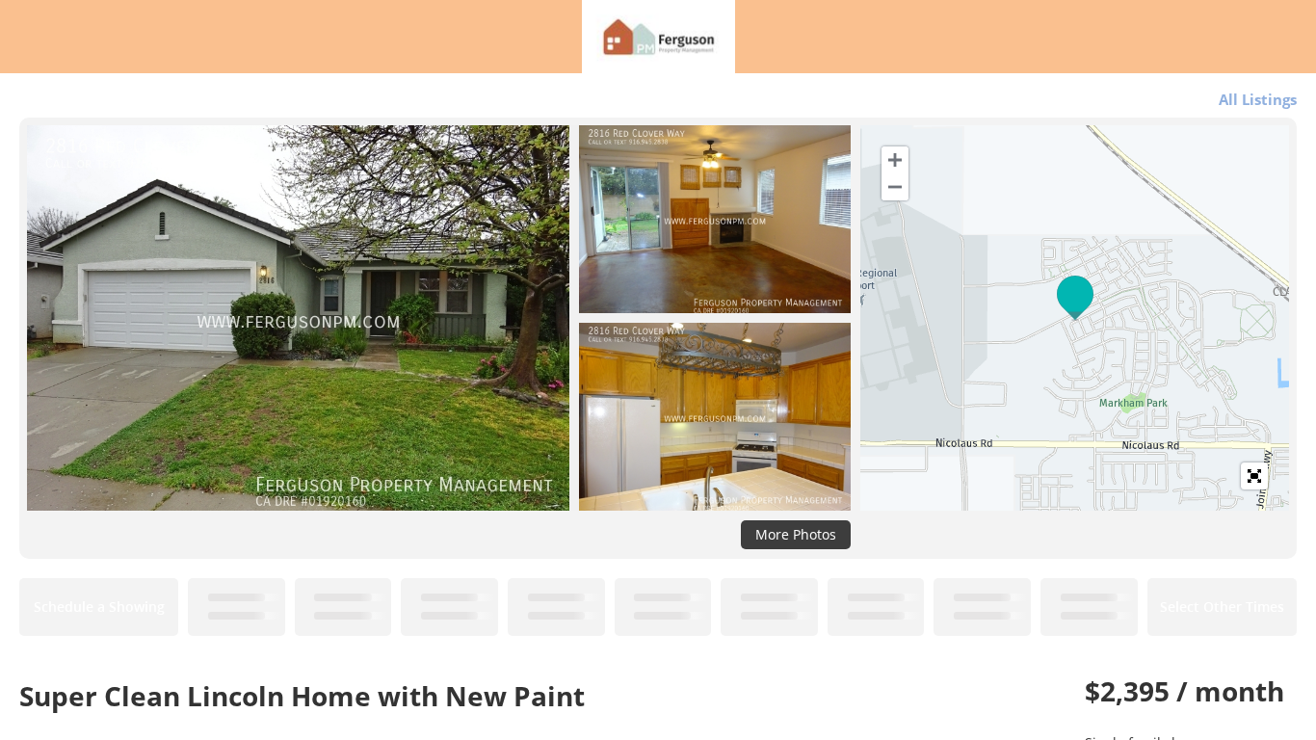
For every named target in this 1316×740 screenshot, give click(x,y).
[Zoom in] (895, 159)
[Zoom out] (895, 186)
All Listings (1258, 99)
